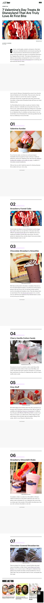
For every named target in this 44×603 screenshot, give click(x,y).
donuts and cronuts (27, 292)
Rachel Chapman (7, 43)
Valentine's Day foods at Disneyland (23, 59)
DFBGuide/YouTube (26, 226)
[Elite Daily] (6, 2)
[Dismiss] (42, 592)
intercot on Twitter (26, 152)
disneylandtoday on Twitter (25, 283)
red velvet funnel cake (20, 232)
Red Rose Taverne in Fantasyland (26, 411)
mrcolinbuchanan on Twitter (26, 364)
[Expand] (38, 592)
